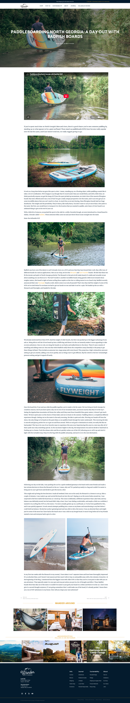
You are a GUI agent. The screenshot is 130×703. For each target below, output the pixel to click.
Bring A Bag (92, 686)
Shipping (72, 680)
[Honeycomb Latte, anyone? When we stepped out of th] (119, 651)
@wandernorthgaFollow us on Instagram (65, 637)
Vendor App (72, 683)
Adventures (59, 43)
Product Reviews (69, 43)
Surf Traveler (84, 272)
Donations (72, 686)
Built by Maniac (106, 699)
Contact (71, 674)
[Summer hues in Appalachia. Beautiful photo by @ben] (11, 651)
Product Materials (94, 683)
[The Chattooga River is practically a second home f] (97, 651)
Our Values (105, 683)
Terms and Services (89, 699)
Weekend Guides (83, 677)
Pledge (91, 677)
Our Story (105, 680)
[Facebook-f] (25, 693)
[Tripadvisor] (32, 693)
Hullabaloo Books (106, 677)
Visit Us (105, 674)
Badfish (41, 215)
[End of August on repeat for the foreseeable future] (54, 651)
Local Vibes (81, 683)
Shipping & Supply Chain (95, 680)
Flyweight (41, 283)
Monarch (73, 272)
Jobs (104, 686)
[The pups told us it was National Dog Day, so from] (76, 651)
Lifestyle (81, 680)
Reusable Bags (93, 674)
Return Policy (99, 699)
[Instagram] (22, 693)
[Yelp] (28, 693)
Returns (71, 677)
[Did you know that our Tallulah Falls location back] (32, 651)
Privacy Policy (81, 699)
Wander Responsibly (83, 686)
